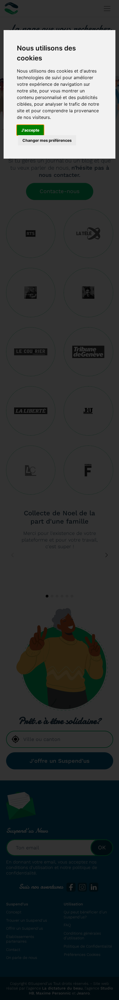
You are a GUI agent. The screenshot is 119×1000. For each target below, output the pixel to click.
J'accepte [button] (30, 130)
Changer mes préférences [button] (47, 140)
